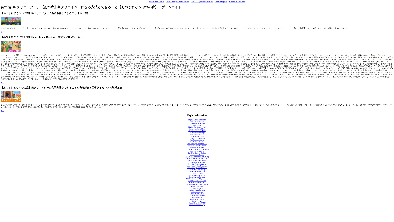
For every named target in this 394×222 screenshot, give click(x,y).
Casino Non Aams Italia (237, 2)
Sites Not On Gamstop (197, 142)
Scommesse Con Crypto (197, 182)
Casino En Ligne (197, 173)
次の (2, 32)
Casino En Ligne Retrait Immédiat (202, 2)
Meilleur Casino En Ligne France (197, 179)
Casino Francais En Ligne (197, 177)
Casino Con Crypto (197, 192)
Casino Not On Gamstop (197, 138)
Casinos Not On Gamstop (197, 123)
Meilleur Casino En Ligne (197, 190)
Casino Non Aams (197, 125)
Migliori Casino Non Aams (197, 120)
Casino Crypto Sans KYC (197, 175)
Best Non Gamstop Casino (197, 164)
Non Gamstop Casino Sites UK (197, 144)
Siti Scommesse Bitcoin (197, 171)
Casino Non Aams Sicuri (197, 129)
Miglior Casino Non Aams (197, 131)
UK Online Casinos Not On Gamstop (197, 149)
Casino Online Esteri (197, 199)
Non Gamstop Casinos (197, 121)
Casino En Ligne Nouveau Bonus (197, 184)
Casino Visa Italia (197, 186)
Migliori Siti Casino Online (197, 127)
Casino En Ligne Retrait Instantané (177, 2)
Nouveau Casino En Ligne (197, 181)
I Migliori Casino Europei (197, 133)
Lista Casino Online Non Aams (197, 166)
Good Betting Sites (221, 2)
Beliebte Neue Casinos (156, 2)
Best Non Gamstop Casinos (197, 145)
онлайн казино (197, 197)
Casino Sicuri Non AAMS (197, 203)
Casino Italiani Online (197, 194)
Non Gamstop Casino (197, 136)
